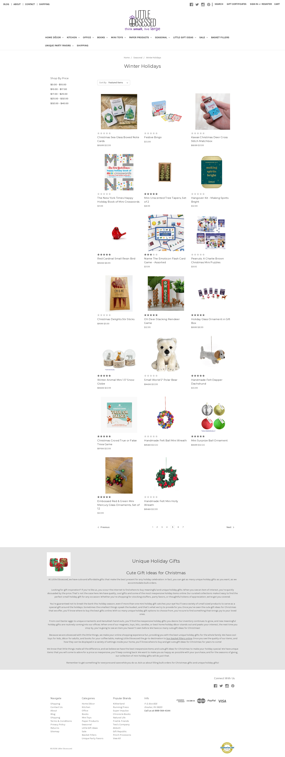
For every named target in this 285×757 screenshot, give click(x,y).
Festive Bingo (153, 137)
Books (101, 37)
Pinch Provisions (122, 735)
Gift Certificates (236, 4)
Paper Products (139, 37)
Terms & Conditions (61, 721)
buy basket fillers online (179, 638)
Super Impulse (120, 710)
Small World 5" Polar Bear (160, 379)
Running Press (121, 707)
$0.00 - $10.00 (58, 84)
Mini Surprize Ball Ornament (209, 440)
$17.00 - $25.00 (58, 93)
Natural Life (119, 717)
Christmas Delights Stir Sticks (115, 319)
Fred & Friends (121, 721)
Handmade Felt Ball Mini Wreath (165, 440)
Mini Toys (117, 37)
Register (267, 4)
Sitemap (54, 731)
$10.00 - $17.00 (58, 89)
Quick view (119, 105)
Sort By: (103, 82)
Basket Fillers (220, 37)
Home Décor (53, 37)
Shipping (44, 4)
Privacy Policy (57, 724)
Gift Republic (120, 731)
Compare (117, 111)
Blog (6, 4)
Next (229, 527)
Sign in (254, 4)
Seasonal (161, 37)
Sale (202, 37)
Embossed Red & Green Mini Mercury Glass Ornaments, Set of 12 (118, 505)
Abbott (117, 728)
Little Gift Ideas (183, 37)
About (17, 4)
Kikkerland (119, 703)
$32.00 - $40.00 (59, 103)
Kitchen (72, 37)
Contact (30, 4)
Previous (105, 527)
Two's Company (121, 724)
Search (219, 4)
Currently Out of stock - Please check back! (119, 178)
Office (87, 37)
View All (117, 738)
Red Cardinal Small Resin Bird (116, 258)
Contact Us (56, 707)
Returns (54, 728)
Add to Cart (119, 117)
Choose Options (166, 238)
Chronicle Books (122, 714)
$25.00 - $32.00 (59, 98)
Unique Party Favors (58, 45)
